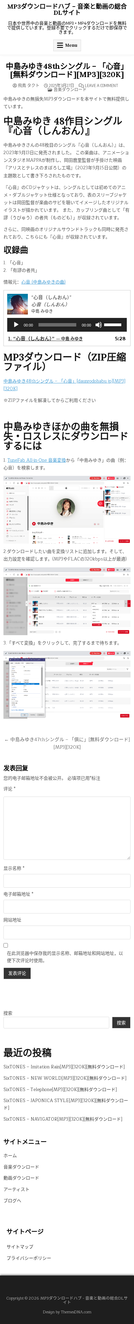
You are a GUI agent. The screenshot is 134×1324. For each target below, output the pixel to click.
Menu (71, 45)
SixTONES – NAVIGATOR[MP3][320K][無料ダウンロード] (62, 1119)
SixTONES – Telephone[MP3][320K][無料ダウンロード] (60, 1089)
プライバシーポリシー (29, 1258)
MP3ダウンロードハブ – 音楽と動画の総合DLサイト (67, 9)
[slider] (113, 324)
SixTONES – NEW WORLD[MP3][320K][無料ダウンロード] (64, 1078)
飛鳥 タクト (29, 86)
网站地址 (12, 920)
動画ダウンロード (21, 1178)
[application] (67, 325)
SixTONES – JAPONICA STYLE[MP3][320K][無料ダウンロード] (65, 1104)
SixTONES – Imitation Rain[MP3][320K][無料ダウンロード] (64, 1067)
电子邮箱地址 (18, 894)
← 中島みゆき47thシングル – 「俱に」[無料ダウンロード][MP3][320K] (67, 743)
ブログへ (12, 1201)
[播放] (16, 324)
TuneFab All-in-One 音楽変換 (37, 460)
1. (45, 338)
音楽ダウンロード (70, 89)
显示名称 (13, 868)
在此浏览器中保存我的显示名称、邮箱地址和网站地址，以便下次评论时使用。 (65, 957)
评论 (9, 789)
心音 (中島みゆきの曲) (43, 282)
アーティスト (16, 1189)
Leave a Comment (101, 86)
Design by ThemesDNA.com (67, 1312)
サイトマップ (20, 1247)
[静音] (98, 324)
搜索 (7, 1013)
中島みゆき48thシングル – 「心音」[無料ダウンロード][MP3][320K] (67, 70)
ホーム (10, 1156)
